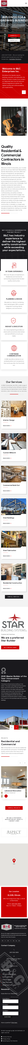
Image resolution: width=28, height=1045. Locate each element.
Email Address (6, 998)
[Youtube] (19, 940)
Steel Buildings (8, 518)
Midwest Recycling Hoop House (11, 790)
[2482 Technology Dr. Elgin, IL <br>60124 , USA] (14, 956)
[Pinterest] (13, 940)
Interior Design (8, 420)
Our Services (14, 381)
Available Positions (15, 59)
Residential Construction (12, 583)
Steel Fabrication (9, 550)
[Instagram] (5, 940)
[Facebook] (2, 940)
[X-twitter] (10, 940)
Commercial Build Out (11, 485)
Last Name (6, 1010)
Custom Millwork (9, 453)
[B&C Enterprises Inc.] (4, 3)
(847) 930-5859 (16, 904)
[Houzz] (16, 940)
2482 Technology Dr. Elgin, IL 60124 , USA (14, 959)
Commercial (13, 35)
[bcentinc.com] (14, 963)
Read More (6, 425)
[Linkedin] (8, 940)
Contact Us (13, 40)
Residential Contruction (9, 985)
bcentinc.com (14, 966)
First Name (6, 1004)
